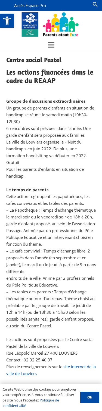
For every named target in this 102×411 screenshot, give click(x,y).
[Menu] (51, 45)
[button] (7, 21)
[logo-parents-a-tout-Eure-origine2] (50, 24)
